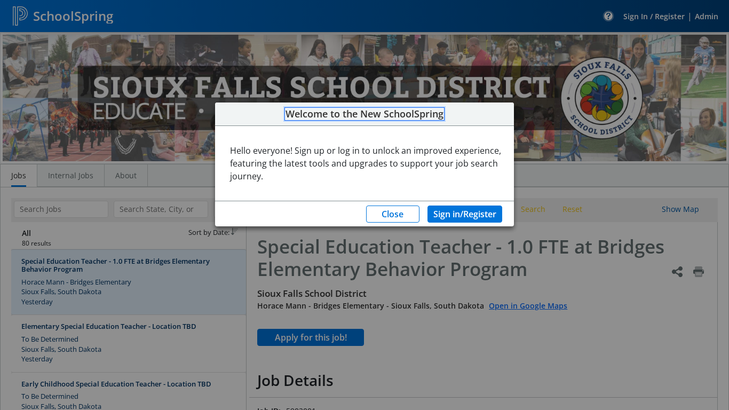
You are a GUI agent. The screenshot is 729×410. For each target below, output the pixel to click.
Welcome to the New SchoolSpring (364, 114)
